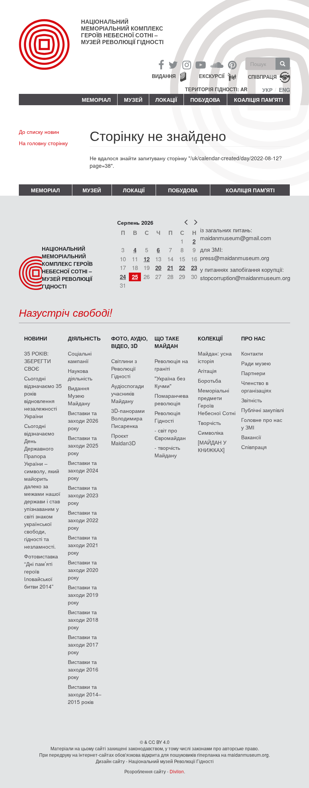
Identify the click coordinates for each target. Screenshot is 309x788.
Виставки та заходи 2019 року (83, 594)
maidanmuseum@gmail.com (235, 238)
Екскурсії (212, 76)
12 (147, 259)
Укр (267, 90)
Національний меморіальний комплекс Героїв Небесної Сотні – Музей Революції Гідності (122, 31)
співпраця (262, 76)
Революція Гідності (167, 416)
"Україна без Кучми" (169, 381)
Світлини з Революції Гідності (124, 368)
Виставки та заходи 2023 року (83, 495)
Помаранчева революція (171, 399)
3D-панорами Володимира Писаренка (128, 418)
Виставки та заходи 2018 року (83, 619)
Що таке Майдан (166, 342)
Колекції (210, 338)
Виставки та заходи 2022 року (83, 520)
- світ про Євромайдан (170, 434)
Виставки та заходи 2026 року (83, 420)
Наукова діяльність (80, 374)
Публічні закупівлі (262, 410)
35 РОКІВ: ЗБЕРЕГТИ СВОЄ (37, 361)
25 (135, 277)
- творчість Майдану (167, 451)
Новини (35, 338)
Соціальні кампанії (80, 357)
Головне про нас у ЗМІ (261, 423)
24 (123, 277)
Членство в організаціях (256, 386)
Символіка (210, 432)
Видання (164, 76)
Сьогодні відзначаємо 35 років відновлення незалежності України (43, 397)
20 (158, 268)
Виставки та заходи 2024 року (83, 470)
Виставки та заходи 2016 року (83, 669)
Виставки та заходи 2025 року (83, 445)
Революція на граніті (171, 364)
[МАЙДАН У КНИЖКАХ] (212, 446)
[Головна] (50, 50)
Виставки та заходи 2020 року (83, 569)
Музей (133, 99)
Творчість (209, 422)
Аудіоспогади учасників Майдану (127, 393)
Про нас (253, 338)
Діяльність (84, 338)
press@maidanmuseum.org (234, 258)
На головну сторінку (43, 143)
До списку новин (39, 131)
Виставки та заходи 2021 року (83, 545)
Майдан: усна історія (215, 357)
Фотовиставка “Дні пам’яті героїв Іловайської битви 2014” (41, 571)
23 (194, 268)
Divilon (177, 771)
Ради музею (256, 363)
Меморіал (96, 99)
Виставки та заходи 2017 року (83, 644)
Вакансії (251, 437)
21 (170, 268)
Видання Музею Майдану (79, 395)
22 (182, 268)
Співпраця (254, 447)
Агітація (207, 370)
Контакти (252, 353)
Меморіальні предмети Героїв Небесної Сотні (217, 401)
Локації (166, 99)
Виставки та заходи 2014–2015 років (84, 694)
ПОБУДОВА (205, 99)
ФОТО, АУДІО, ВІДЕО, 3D (129, 342)
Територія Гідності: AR (216, 89)
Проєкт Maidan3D (123, 439)
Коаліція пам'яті (258, 99)
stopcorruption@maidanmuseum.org (245, 278)
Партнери (253, 373)
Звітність (251, 400)
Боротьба (209, 380)
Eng (284, 90)
